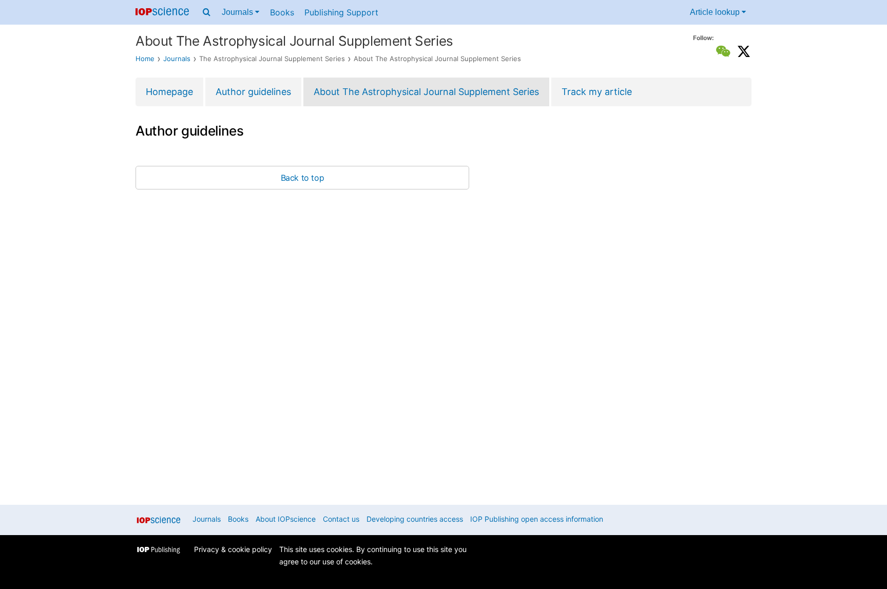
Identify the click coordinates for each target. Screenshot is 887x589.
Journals (238, 12)
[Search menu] (206, 12)
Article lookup (716, 12)
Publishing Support (341, 12)
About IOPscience (286, 519)
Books (282, 12)
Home (145, 58)
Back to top (302, 178)
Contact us (341, 519)
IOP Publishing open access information (536, 519)
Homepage (169, 91)
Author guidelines (253, 91)
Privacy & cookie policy (233, 549)
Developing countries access (415, 519)
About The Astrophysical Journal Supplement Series (426, 91)
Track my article (597, 91)
